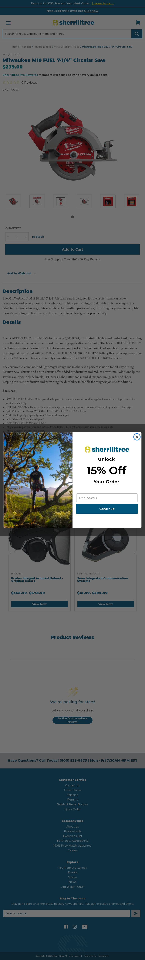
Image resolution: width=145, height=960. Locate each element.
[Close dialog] (137, 437)
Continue (107, 509)
